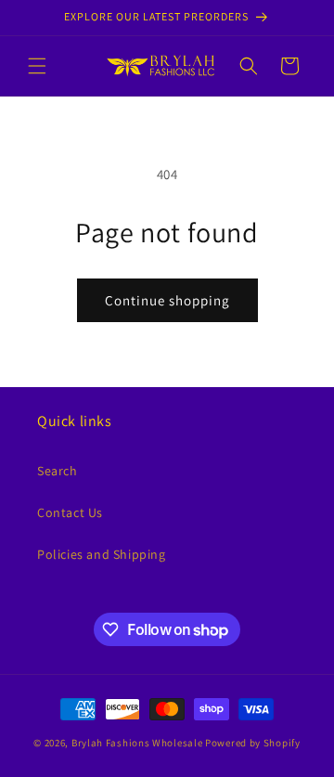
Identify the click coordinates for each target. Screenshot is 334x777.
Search (57, 470)
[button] (37, 65)
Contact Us (70, 512)
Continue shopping (167, 300)
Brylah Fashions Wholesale (137, 742)
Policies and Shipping (101, 554)
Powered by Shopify (253, 742)
